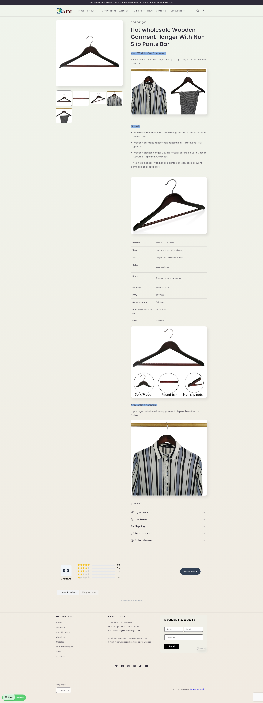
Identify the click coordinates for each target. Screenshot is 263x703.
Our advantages (64, 646)
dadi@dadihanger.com (129, 630)
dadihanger (184, 689)
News (58, 651)
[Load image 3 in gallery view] (98, 98)
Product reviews (68, 592)
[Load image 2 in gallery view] (81, 98)
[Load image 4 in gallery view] (115, 98)
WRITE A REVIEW (190, 571)
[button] (93, 11)
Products (60, 627)
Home (59, 622)
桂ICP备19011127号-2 (198, 689)
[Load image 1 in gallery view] (64, 98)
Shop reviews (89, 592)
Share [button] (137, 503)
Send (172, 646)
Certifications (63, 632)
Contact (60, 656)
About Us (60, 637)
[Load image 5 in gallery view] (64, 115)
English (62, 690)
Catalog (60, 642)
